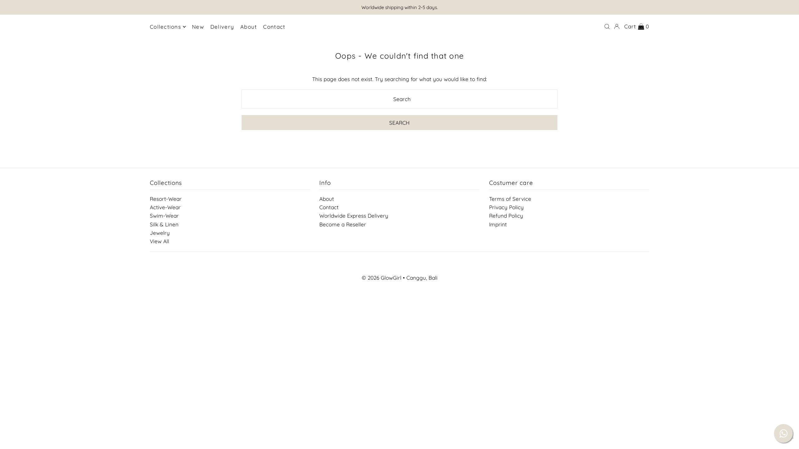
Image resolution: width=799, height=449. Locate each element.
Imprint (498, 224)
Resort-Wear (166, 199)
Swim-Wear (164, 215)
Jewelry (160, 232)
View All (159, 241)
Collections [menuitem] (165, 26)
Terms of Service (510, 199)
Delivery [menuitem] (222, 26)
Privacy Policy (506, 207)
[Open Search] (607, 26)
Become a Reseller (342, 224)
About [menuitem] (248, 26)
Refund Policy (506, 215)
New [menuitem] (198, 26)
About (326, 199)
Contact (329, 207)
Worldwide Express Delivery (353, 215)
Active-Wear (165, 207)
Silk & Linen (164, 224)
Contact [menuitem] (274, 26)
